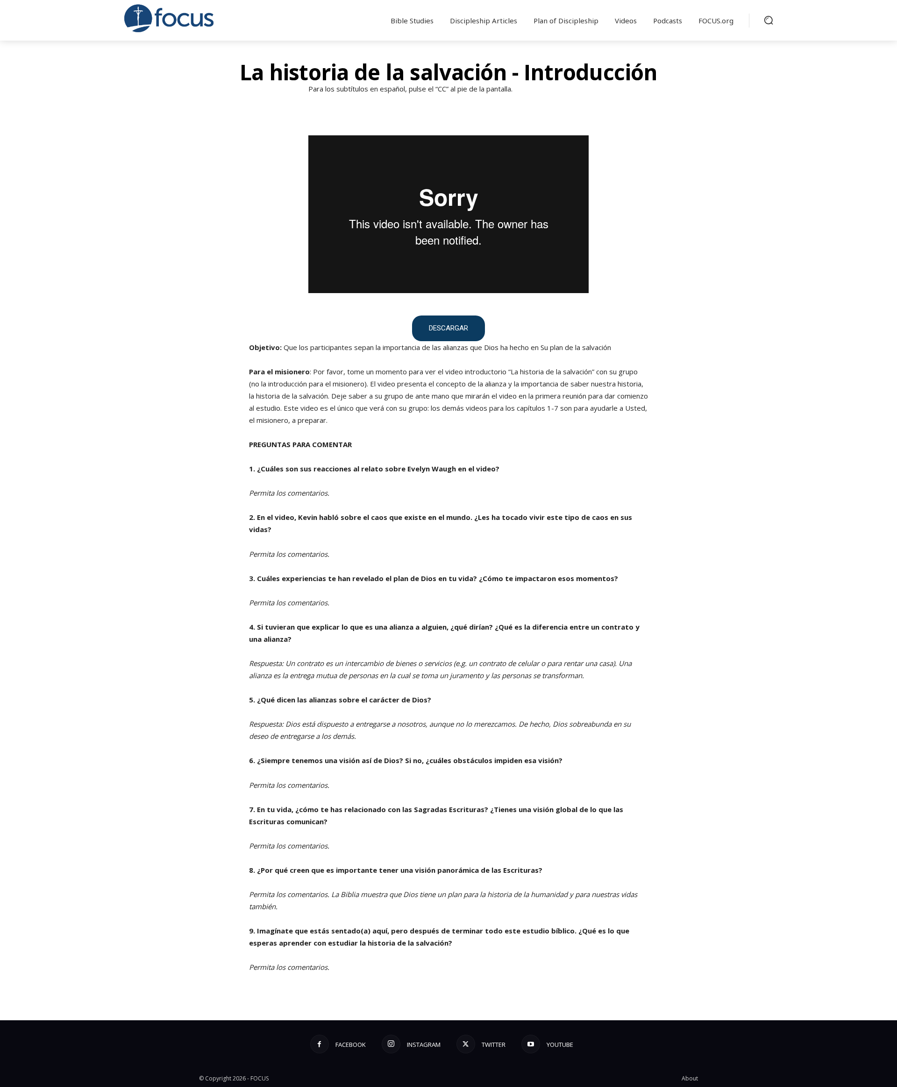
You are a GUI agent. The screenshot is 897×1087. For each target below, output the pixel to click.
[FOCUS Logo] (170, 18)
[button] (768, 20)
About (690, 1078)
